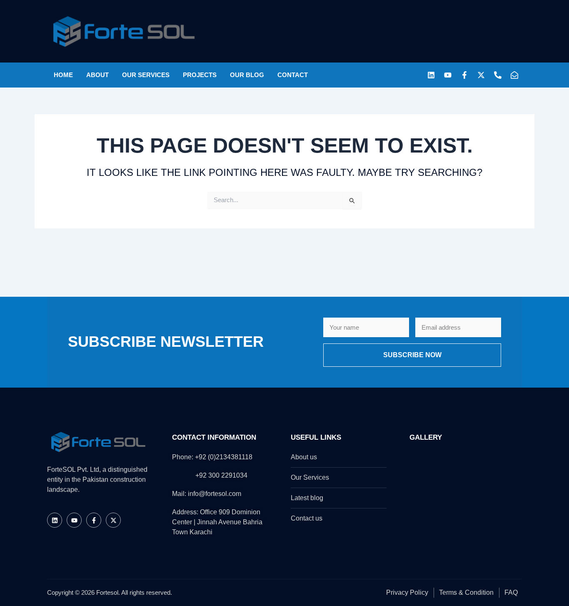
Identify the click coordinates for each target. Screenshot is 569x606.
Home (63, 74)
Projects (200, 74)
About (97, 74)
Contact (292, 74)
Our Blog (247, 74)
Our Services (146, 74)
